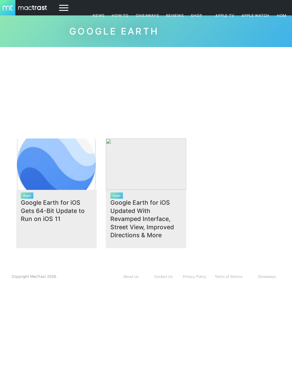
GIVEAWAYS (147, 15)
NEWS (99, 15)
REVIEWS (175, 15)
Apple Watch (255, 15)
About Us (131, 276)
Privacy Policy (194, 276)
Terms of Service (228, 276)
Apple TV (224, 15)
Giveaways (267, 276)
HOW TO (120, 15)
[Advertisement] (146, 90)
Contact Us (163, 276)
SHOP (196, 15)
